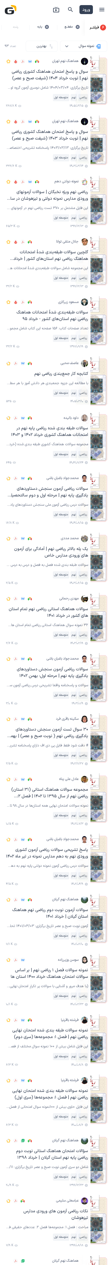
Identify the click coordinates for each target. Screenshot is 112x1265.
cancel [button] (77, 27)
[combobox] (83, 46)
